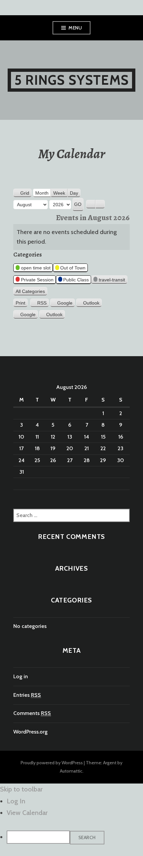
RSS (42, 303)
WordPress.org (30, 732)
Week (59, 193)
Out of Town (72, 267)
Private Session (37, 279)
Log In (16, 801)
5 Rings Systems (71, 80)
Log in (20, 676)
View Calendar (27, 813)
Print (22, 303)
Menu (75, 28)
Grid (26, 193)
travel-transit (112, 279)
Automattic (71, 771)
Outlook (91, 303)
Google (64, 303)
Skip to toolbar (21, 789)
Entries (27, 695)
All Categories (30, 291)
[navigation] (71, 819)
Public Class (76, 279)
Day (74, 193)
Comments (32, 713)
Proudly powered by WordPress (52, 763)
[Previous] (90, 204)
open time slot (36, 267)
